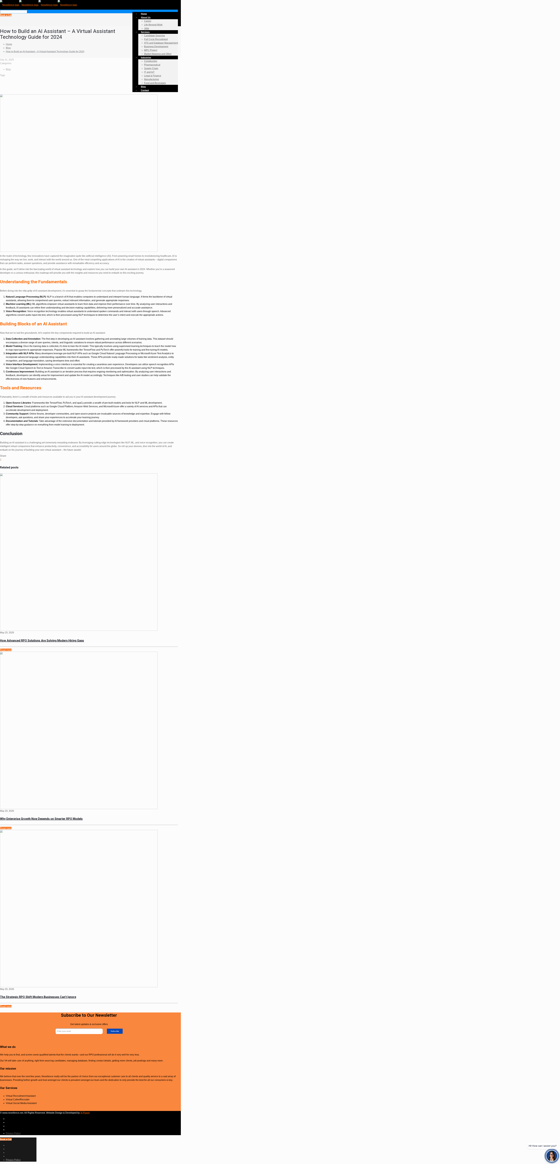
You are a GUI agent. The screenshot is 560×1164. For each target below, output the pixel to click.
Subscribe (115, 1031)
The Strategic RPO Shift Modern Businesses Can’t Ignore (38, 997)
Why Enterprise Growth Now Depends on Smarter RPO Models (41, 818)
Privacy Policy (13, 1133)
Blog (8, 48)
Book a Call (6, 15)
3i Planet (85, 1113)
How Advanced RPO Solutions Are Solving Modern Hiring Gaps (42, 640)
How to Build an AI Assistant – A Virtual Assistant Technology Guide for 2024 (45, 51)
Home (9, 44)
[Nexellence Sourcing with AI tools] (38, 5)
